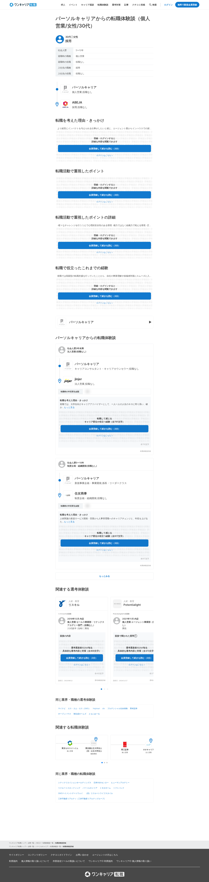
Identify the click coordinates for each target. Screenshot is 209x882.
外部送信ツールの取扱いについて (69, 861)
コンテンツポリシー (37, 854)
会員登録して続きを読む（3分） (104, 148)
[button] (104, 399)
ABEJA (38, 843)
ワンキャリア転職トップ (17, 843)
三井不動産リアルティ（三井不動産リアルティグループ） (82, 798)
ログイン (168, 4)
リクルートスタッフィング (69, 788)
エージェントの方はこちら (105, 854)
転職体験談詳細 (145, 451)
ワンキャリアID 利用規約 (101, 861)
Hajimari (96, 708)
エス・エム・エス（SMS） (79, 708)
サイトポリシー (16, 854)
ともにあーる (94, 714)
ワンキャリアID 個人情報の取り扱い (133, 861)
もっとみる (104, 576)
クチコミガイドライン (61, 854)
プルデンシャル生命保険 (117, 708)
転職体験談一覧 (48, 843)
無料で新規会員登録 (187, 4)
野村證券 (133, 708)
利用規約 (13, 861)
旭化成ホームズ (79, 714)
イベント (73, 4)
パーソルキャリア (90, 788)
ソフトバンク (118, 788)
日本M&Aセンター (101, 782)
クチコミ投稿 (138, 4)
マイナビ (61, 708)
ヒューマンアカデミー (120, 782)
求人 (63, 4)
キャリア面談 (87, 4)
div (103, 708)
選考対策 (116, 4)
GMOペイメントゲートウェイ (70, 793)
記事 (126, 4)
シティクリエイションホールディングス (74, 782)
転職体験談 (103, 4)
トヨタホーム (105, 788)
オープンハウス (64, 714)
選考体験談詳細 (100, 680)
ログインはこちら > (104, 155)
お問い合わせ (82, 854)
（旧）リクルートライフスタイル (99, 793)
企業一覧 (31, 843)
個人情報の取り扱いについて (35, 861)
